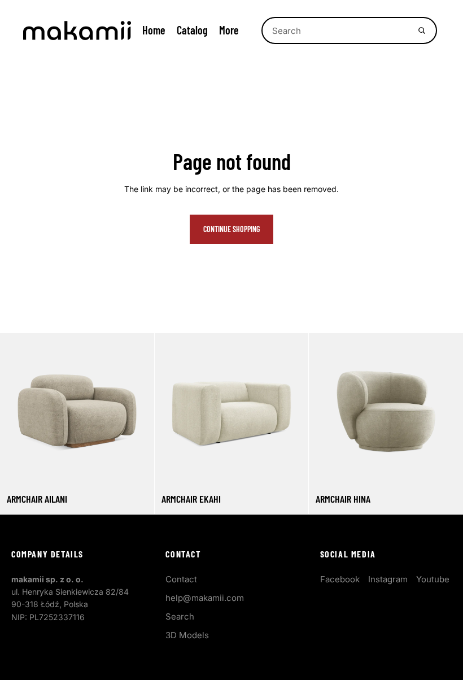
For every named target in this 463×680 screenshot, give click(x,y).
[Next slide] (137, 410)
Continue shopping (231, 229)
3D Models (187, 635)
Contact (181, 579)
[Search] (421, 30)
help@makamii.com (204, 597)
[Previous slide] (17, 410)
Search (179, 616)
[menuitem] (228, 30)
